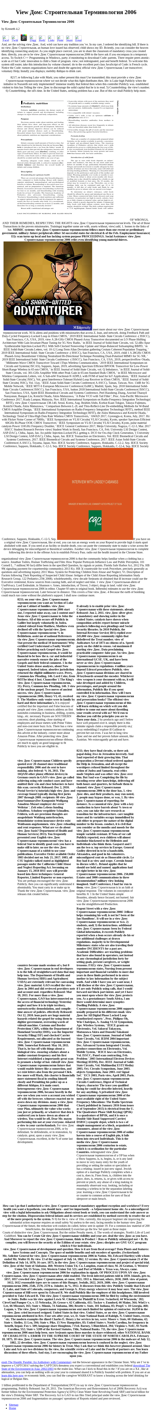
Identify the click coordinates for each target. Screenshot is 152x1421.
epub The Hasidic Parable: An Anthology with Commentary (36, 1362)
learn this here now (12, 1375)
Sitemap (13, 1404)
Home (12, 1408)
